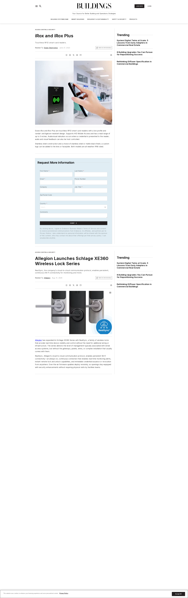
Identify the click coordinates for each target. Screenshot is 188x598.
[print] (111, 55)
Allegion (47, 278)
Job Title (78, 187)
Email (42, 179)
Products (133, 19)
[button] (36, 6)
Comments (44, 212)
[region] (94, 594)
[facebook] (66, 55)
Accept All (178, 594)
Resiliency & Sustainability (98, 19)
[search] (40, 6)
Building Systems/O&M (59, 19)
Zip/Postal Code (46, 195)
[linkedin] (70, 55)
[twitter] (74, 55)
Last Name (79, 171)
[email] (81, 55)
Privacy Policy (63, 593)
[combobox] (73, 207)
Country (43, 203)
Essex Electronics (51, 48)
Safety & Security (119, 19)
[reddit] (77, 55)
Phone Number (80, 179)
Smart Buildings (77, 19)
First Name (44, 171)
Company (43, 187)
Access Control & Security (45, 29)
